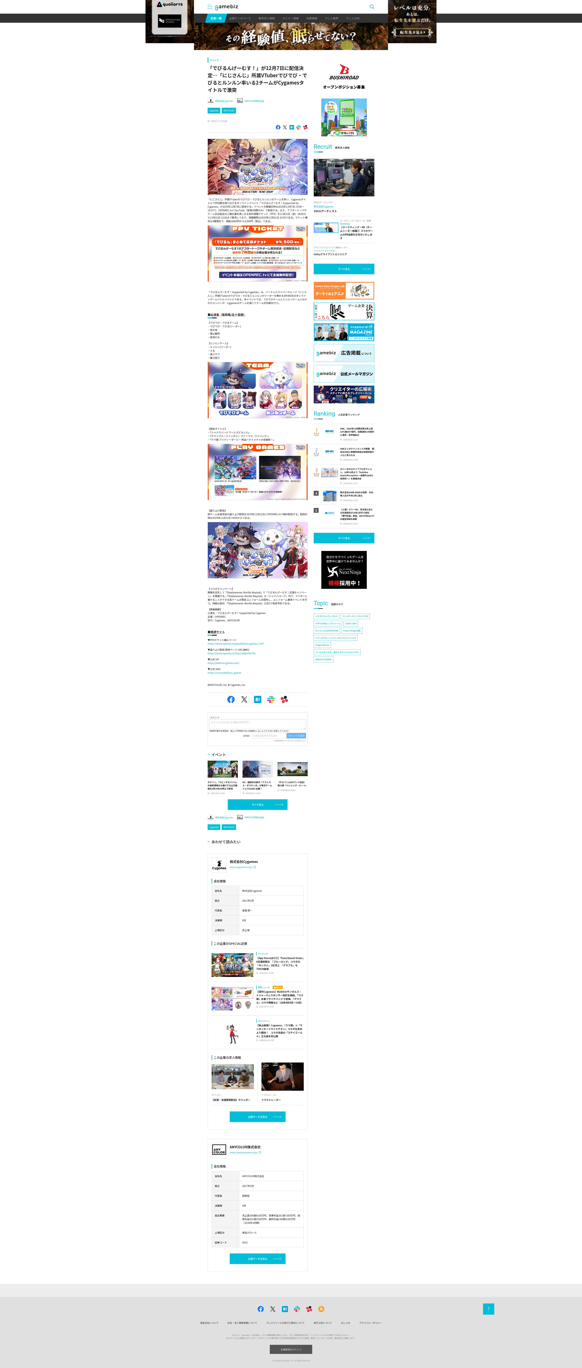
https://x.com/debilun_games (224, 672)
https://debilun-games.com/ (223, 663)
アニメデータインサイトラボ (355, 616)
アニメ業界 (331, 18)
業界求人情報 (266, 18)
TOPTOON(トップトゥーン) (327, 623)
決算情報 (311, 18)
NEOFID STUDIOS (323, 659)
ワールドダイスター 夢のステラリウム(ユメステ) (337, 652)
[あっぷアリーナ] (344, 117)
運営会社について (209, 1322)
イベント (214, 60)
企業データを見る (257, 1117)
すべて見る (258, 804)
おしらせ (345, 1322)
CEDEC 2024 (350, 623)
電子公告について (323, 1322)
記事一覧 (216, 18)
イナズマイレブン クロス (326, 616)
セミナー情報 (290, 18)
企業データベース (240, 18)
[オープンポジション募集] (344, 76)
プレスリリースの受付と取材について (285, 1322)
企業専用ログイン (290, 1349)
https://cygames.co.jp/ (241, 867)
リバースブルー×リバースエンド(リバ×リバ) (335, 637)
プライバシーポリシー (370, 1322)
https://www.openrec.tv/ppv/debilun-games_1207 (236, 643)
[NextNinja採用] (344, 570)
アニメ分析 (353, 18)
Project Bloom (322, 645)
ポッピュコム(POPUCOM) (326, 630)
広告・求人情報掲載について (242, 1322)
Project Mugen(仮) (352, 630)
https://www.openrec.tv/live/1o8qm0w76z (232, 653)
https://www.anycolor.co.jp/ (244, 1152)
